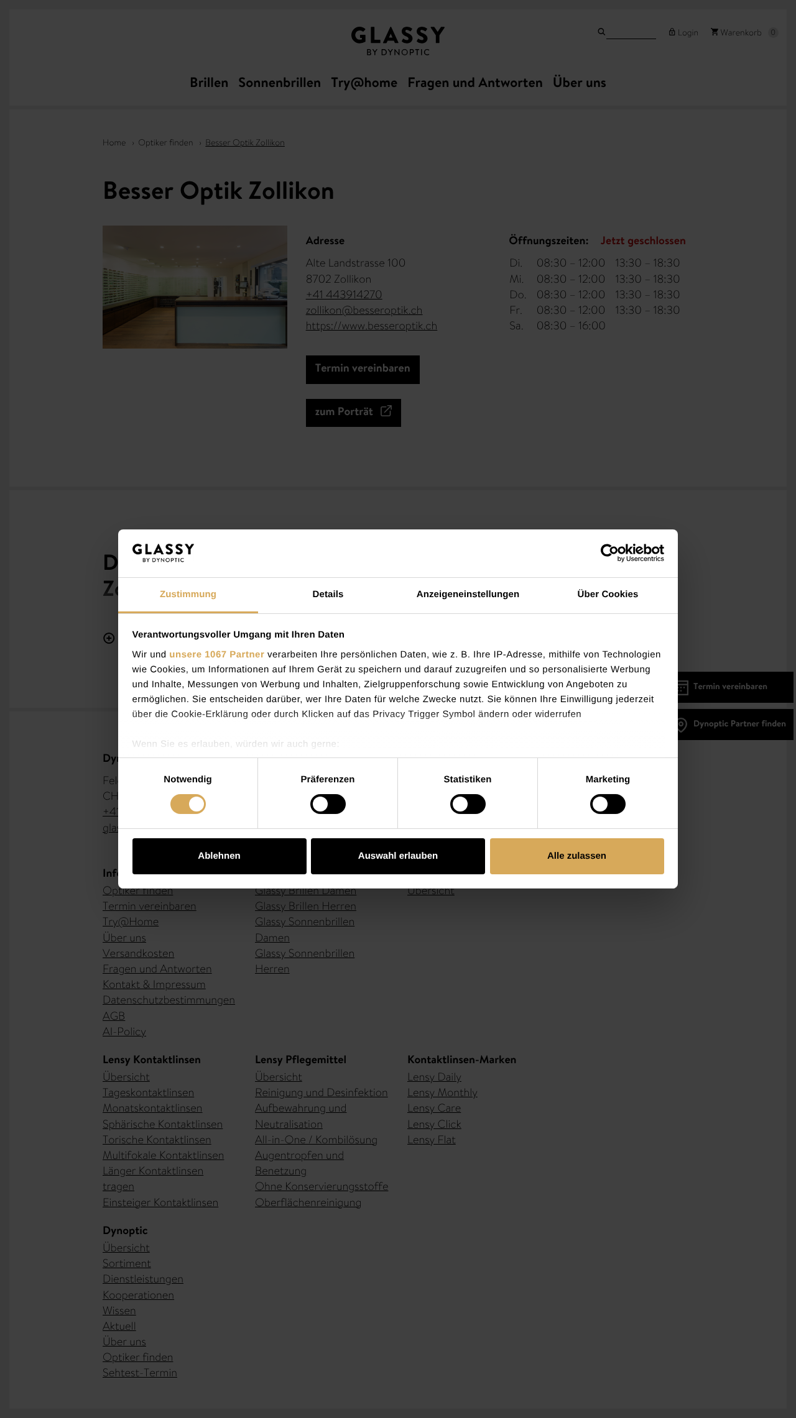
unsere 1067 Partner (216, 654)
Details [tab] (328, 594)
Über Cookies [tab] (608, 594)
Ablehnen (219, 856)
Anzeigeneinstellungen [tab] (468, 594)
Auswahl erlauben (398, 856)
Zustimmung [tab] (188, 594)
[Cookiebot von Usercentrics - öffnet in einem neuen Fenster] (609, 553)
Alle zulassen (576, 856)
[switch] (328, 804)
